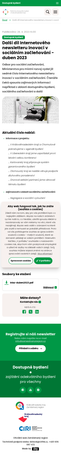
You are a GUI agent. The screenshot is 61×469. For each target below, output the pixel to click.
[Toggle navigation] (55, 11)
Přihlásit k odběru (28, 348)
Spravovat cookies (21, 261)
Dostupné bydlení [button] (11, 3)
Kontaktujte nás (29, 302)
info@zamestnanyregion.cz (30, 341)
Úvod (4, 20)
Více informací (44, 254)
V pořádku (44, 261)
